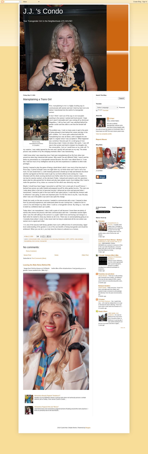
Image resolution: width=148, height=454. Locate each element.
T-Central (101, 299)
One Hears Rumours (104, 301)
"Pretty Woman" (103, 275)
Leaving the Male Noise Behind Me (37, 265)
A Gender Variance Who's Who (108, 255)
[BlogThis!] (43, 236)
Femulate (101, 221)
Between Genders (104, 286)
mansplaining (27, 241)
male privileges (79, 239)
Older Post (85, 255)
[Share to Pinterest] (50, 236)
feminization (61, 239)
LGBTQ (72, 239)
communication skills (34, 239)
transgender (43, 241)
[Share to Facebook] (48, 236)
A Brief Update (102, 287)
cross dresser (45, 239)
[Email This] (41, 236)
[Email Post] (37, 236)
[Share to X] (46, 236)
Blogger (87, 427)
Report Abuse (101, 139)
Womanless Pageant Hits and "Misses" (46, 407)
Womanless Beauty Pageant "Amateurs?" (47, 395)
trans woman (35, 241)
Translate (105, 110)
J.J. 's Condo (43, 11)
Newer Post (27, 255)
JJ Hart (111, 118)
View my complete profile (104, 134)
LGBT (67, 239)
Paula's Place (102, 311)
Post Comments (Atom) (39, 258)
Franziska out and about (106, 274)
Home (56, 255)
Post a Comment (31, 251)
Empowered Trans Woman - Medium (110, 240)
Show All (123, 327)
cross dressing (53, 239)
